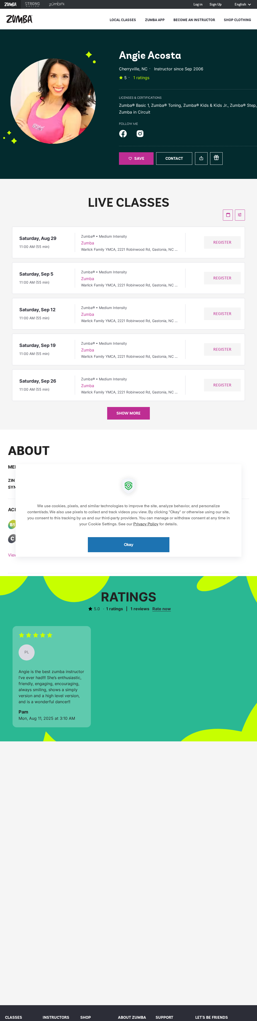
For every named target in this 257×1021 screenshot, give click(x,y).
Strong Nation (32, 4)
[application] (128, 510)
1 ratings (141, 77)
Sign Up (216, 4)
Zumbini (56, 4)
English (241, 4)
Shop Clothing (237, 20)
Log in (198, 4)
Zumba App (155, 20)
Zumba (10, 4)
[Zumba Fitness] (19, 19)
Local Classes (123, 20)
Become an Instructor (194, 20)
